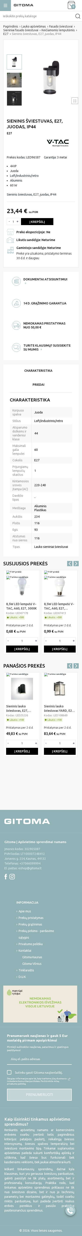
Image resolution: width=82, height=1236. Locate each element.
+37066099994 (29, 863)
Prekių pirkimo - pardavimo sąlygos (36, 934)
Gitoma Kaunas (32, 957)
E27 (9, 133)
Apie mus (25, 911)
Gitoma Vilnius (32, 963)
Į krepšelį (37, 222)
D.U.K (22, 977)
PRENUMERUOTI (39, 1094)
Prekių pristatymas (31, 918)
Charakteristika (38, 370)
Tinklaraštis (26, 970)
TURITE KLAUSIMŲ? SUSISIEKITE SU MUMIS (47, 347)
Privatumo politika (31, 944)
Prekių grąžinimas (30, 924)
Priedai (38, 384)
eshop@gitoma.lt (30, 868)
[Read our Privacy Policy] (69, 1079)
